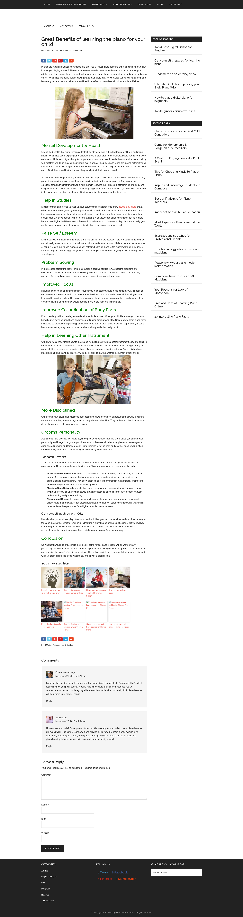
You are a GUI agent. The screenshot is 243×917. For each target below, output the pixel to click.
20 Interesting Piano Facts (171, 316)
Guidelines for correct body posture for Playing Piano (96, 627)
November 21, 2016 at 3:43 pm (70, 676)
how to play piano (127, 207)
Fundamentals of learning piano (175, 74)
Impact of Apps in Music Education (177, 212)
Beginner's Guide (49, 877)
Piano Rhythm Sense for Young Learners (51, 625)
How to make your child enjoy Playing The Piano (119, 625)
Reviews (45, 895)
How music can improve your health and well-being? (96, 593)
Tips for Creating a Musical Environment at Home (73, 627)
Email (45, 819)
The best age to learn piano (117, 591)
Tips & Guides (66, 645)
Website (45, 833)
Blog (43, 883)
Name (45, 805)
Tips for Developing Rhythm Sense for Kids (73, 591)
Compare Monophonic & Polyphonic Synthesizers (170, 146)
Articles (56, 645)
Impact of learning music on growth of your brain (51, 591)
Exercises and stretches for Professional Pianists (172, 237)
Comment (46, 775)
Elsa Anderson (62, 672)
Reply (49, 701)
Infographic (46, 889)
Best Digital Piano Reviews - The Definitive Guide (121, 15)
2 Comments (77, 50)
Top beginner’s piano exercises (174, 111)
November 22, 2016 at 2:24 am (70, 721)
